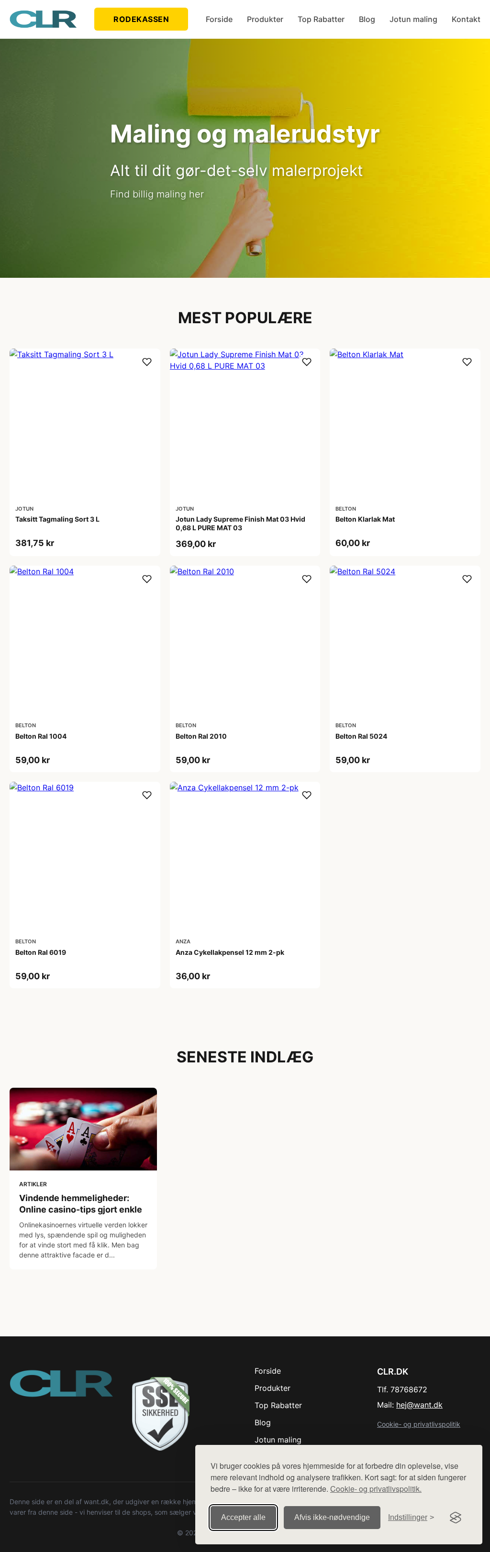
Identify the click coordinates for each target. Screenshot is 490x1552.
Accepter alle (243, 1517)
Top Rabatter (321, 19)
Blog (367, 19)
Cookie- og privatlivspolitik (418, 1424)
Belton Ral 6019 (40, 952)
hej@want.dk (419, 1405)
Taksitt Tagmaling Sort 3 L (57, 519)
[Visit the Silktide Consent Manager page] (455, 1517)
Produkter (265, 19)
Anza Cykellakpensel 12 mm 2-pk (230, 952)
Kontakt (466, 19)
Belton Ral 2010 (201, 736)
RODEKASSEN (141, 19)
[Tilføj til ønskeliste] (147, 362)
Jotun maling (413, 19)
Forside (219, 19)
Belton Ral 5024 (361, 736)
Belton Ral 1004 (41, 736)
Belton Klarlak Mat (365, 519)
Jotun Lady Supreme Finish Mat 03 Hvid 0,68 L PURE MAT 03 (240, 523)
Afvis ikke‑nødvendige (332, 1517)
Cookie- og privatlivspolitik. (376, 1488)
